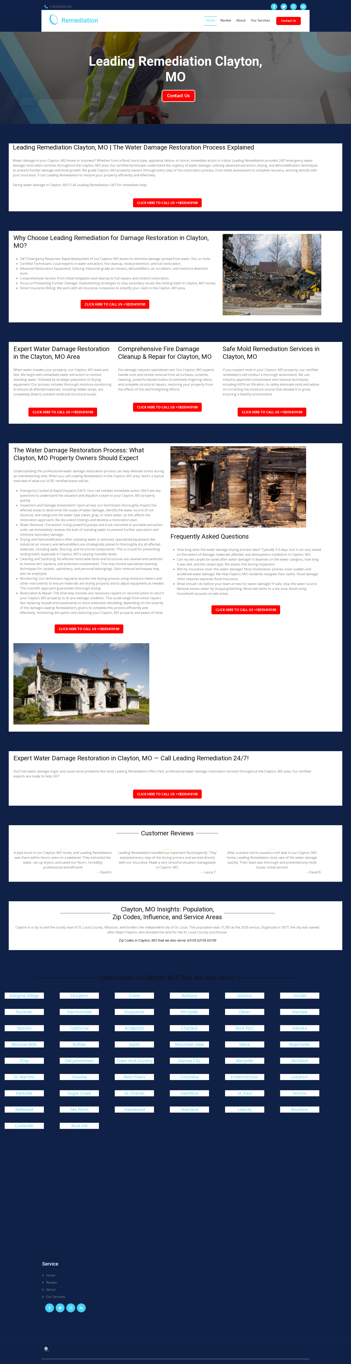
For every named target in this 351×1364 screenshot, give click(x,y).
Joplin (134, 1044)
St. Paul (244, 1093)
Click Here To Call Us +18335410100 (167, 203)
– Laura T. (209, 872)
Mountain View (189, 1044)
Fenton (300, 1093)
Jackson (244, 995)
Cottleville (24, 1125)
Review (225, 20)
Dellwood (24, 1109)
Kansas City (189, 1060)
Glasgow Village (24, 995)
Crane (134, 995)
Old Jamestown (79, 1060)
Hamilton (189, 1093)
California (79, 1028)
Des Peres (79, 1109)
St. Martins (24, 1077)
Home (210, 20)
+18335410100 (60, 6)
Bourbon (299, 1109)
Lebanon (299, 1077)
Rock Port (244, 1028)
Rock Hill (79, 1125)
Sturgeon (79, 995)
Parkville (24, 1093)
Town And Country (134, 1060)
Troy (24, 1060)
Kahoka (299, 1028)
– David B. (314, 872)
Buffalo (79, 1044)
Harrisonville (79, 1012)
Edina (244, 1044)
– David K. (104, 872)
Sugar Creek (79, 1093)
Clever (244, 1012)
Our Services (260, 20)
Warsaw (299, 1012)
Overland (189, 1109)
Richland (299, 1060)
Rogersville (299, 1044)
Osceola (79, 1077)
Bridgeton (134, 1028)
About (241, 20)
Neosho (24, 1028)
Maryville (244, 1060)
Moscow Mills (24, 1044)
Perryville (189, 1012)
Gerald (299, 995)
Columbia (189, 1077)
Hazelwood (134, 1109)
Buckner (24, 1012)
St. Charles (134, 1093)
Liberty (244, 1109)
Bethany (189, 995)
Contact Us (288, 21)
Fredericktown (244, 1077)
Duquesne (134, 1012)
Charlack (189, 1028)
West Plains (134, 1077)
